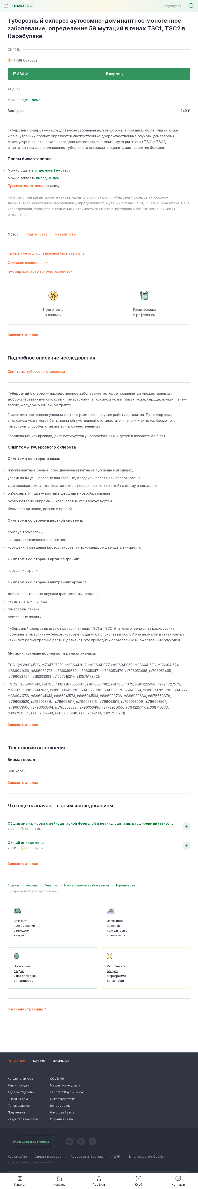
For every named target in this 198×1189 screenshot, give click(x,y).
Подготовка (16, 1112)
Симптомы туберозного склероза (36, 371)
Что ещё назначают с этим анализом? (40, 272)
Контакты (178, 1184)
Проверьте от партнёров (25, 973)
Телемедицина (19, 1105)
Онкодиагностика (62, 1099)
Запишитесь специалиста (117, 928)
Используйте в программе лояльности (116, 973)
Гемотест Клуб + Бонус (66, 1092)
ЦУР (117, 1156)
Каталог (20, 1184)
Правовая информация (88, 1156)
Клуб (138, 1184)
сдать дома (31, 100)
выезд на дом (48, 178)
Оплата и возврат (49, 1156)
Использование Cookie (146, 1156)
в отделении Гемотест (51, 170)
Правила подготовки (25, 186)
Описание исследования (28, 263)
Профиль (99, 1184)
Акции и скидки (18, 1085)
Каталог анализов (20, 1078)
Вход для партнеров (31, 1141)
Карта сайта (17, 1156)
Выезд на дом (18, 1099)
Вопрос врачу (60, 1105)
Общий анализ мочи (26, 843)
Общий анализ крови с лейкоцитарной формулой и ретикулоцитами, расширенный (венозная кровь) (91, 823)
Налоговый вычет (63, 1112)
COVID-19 (57, 1078)
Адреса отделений (21, 1092)
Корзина (59, 1184)
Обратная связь (61, 1119)
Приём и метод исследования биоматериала (46, 253)
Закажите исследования (24, 928)
